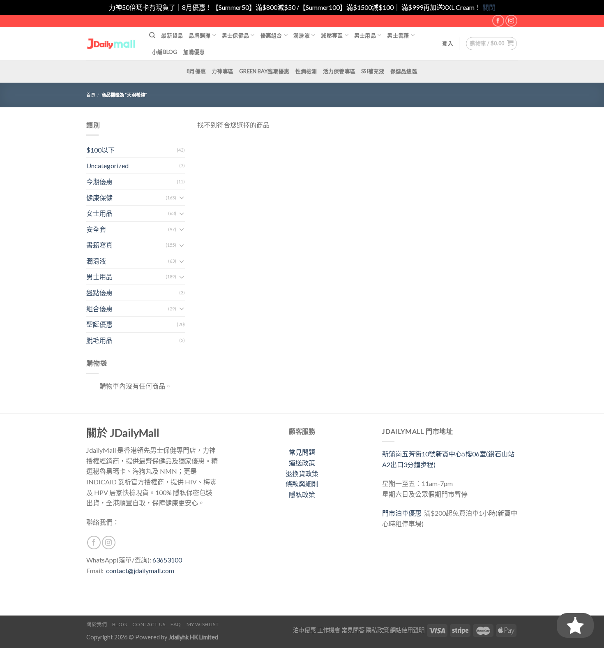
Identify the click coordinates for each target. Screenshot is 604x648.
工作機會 (328, 630)
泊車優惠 (304, 630)
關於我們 (96, 624)
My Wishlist (203, 624)
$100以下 (100, 150)
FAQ (176, 624)
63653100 (167, 560)
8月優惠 (196, 71)
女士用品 (99, 213)
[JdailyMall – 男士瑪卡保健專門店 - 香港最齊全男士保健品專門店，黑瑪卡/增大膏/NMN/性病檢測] (111, 43)
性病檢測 (306, 71)
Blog (119, 624)
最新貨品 (172, 35)
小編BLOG (165, 52)
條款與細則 (302, 484)
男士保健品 (235, 35)
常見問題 (302, 452)
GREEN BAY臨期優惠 (264, 71)
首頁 (90, 94)
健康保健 (99, 197)
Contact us (149, 624)
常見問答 (352, 630)
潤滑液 (301, 35)
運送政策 (302, 463)
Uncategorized (107, 165)
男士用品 (365, 35)
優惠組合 (271, 35)
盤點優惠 (99, 292)
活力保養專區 (339, 71)
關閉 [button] (489, 7)
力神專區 (222, 71)
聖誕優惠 (99, 324)
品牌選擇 (199, 35)
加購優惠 (194, 52)
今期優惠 (99, 181)
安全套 (96, 229)
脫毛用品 (99, 340)
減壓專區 (332, 35)
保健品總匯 (403, 71)
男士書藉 (398, 35)
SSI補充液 (373, 71)
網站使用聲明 (407, 630)
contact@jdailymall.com (140, 570)
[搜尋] (152, 35)
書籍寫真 (99, 245)
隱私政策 (302, 494)
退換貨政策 (302, 473)
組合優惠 (99, 308)
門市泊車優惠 (403, 513)
